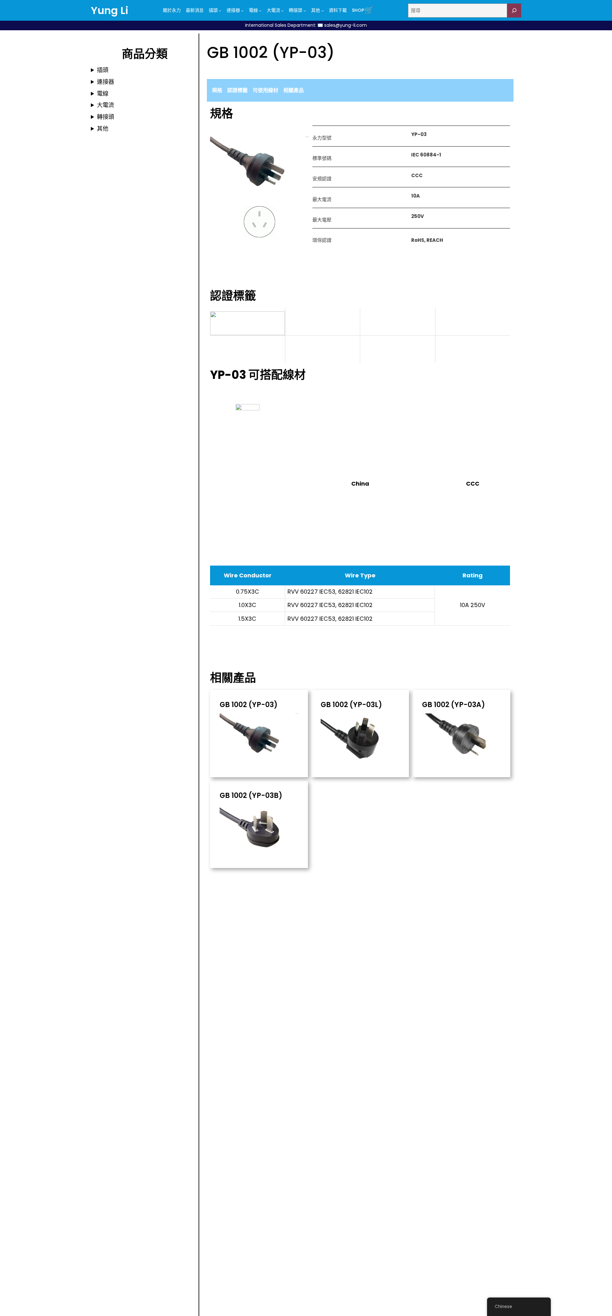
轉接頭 (105, 117)
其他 (102, 129)
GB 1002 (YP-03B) (251, 795)
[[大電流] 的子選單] (282, 10)
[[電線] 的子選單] (260, 10)
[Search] (514, 11)
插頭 (102, 70)
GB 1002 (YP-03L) (351, 704)
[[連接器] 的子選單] (242, 10)
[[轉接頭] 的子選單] (304, 10)
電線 (102, 94)
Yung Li (109, 10)
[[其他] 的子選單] (322, 10)
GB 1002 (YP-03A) (453, 704)
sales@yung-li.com (345, 25)
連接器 (105, 82)
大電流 (105, 105)
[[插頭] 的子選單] (220, 10)
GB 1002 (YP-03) (249, 704)
